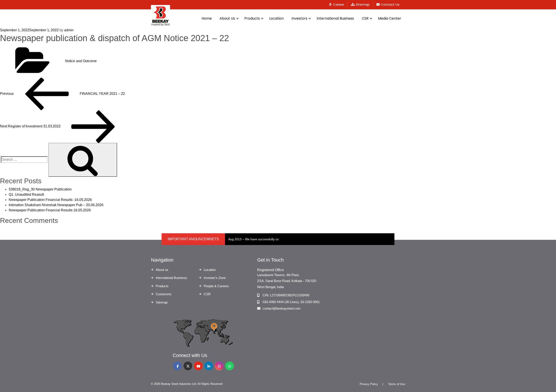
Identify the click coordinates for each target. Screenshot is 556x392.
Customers (164, 294)
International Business (335, 18)
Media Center (389, 18)
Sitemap (363, 4)
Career (338, 4)
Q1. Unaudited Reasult (26, 194)
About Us (227, 18)
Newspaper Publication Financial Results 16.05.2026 (50, 210)
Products (252, 18)
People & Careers (216, 286)
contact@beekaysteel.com (282, 308)
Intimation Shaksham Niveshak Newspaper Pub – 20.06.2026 (56, 205)
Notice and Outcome (81, 61)
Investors (299, 18)
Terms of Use (396, 384)
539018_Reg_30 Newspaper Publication (40, 189)
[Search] (82, 160)
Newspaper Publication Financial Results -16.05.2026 (50, 200)
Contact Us (390, 4)
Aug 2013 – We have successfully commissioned (261, 239)
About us (162, 270)
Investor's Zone (215, 278)
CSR (365, 18)
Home (207, 18)
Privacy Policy (369, 384)
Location (276, 18)
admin (69, 30)
